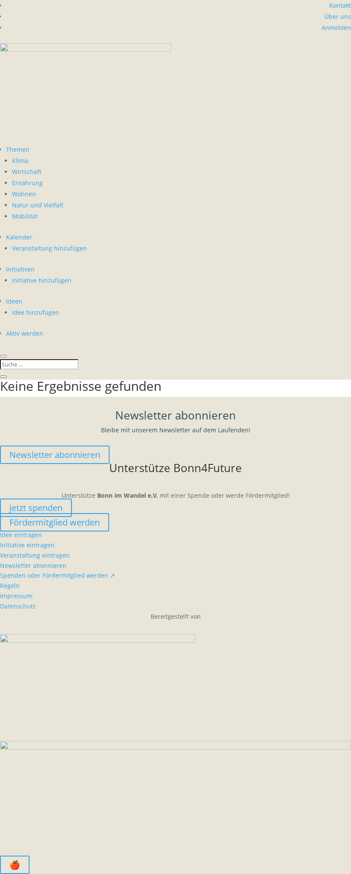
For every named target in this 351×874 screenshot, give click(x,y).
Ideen (14, 301)
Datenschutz (18, 606)
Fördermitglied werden (54, 522)
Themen (18, 149)
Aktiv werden (24, 333)
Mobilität (25, 216)
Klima (20, 160)
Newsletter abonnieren (54, 455)
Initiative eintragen (27, 545)
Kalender (19, 237)
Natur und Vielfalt (37, 205)
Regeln (10, 586)
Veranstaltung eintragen (35, 555)
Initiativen (20, 269)
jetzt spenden (35, 508)
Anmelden (336, 28)
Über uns (337, 16)
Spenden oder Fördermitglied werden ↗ (57, 575)
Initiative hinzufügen (41, 280)
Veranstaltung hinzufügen (49, 248)
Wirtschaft (27, 172)
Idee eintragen (21, 535)
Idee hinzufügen (35, 312)
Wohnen (24, 194)
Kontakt (340, 5)
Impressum (16, 596)
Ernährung (27, 183)
